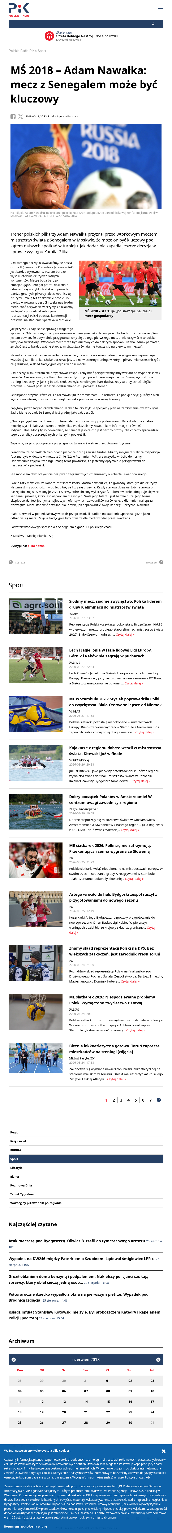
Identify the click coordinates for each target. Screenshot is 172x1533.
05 (42, 1391)
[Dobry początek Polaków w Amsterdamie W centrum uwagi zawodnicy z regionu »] (36, 813)
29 (42, 1381)
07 (86, 1391)
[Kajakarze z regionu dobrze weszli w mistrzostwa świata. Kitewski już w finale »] (36, 764)
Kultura (15, 1150)
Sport (42, 51)
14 (86, 1402)
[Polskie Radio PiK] (19, 10)
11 (20, 1402)
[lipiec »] (158, 1360)
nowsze (151, 562)
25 (20, 1423)
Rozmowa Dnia (21, 1185)
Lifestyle (16, 1168)
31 (86, 1381)
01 (108, 1381)
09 (130, 1391)
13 (64, 1402)
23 (130, 1412)
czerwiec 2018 (86, 1359)
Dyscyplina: (18, 546)
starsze (20, 562)
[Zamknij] (163, 1451)
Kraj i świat (18, 1141)
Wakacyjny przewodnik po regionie (35, 1203)
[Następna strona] (159, 1100)
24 (152, 1412)
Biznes (15, 1177)
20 (64, 1412)
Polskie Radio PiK (21, 51)
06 (64, 1391)
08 (108, 1391)
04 (20, 1391)
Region (15, 1132)
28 (20, 1381)
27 (64, 1423)
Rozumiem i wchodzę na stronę (25, 1526)
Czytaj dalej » (125, 634)
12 (42, 1402)
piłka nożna (36, 546)
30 (64, 1381)
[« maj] (14, 1360)
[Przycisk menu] (160, 8)
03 (152, 1381)
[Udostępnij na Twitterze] (22, 116)
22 (108, 1412)
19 (42, 1412)
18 (20, 1412)
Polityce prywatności (138, 1477)
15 (108, 1402)
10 (152, 1391)
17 (152, 1402)
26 (42, 1423)
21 (86, 1412)
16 (130, 1402)
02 (130, 1381)
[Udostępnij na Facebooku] (14, 116)
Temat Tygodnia (22, 1194)
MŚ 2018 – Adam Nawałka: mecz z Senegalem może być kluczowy (84, 84)
